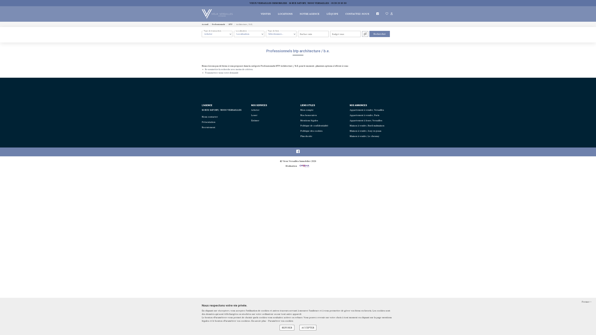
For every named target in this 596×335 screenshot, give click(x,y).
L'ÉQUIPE (332, 13)
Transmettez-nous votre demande (221, 72)
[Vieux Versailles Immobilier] (217, 14)
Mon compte (307, 110)
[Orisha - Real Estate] (304, 166)
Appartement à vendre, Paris (364, 115)
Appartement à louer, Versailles (366, 120)
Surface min (306, 34)
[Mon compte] (392, 14)
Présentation (208, 122)
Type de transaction (212, 31)
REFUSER (287, 327)
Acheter (255, 110)
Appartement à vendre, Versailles (367, 110)
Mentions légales (309, 120)
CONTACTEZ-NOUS (357, 13)
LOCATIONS (285, 13)
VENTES (266, 13)
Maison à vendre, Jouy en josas (365, 131)
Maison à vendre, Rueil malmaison (367, 125)
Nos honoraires (308, 115)
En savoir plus (258, 320)
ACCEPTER (308, 327)
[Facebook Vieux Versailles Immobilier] (298, 152)
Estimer (255, 120)
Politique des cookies (311, 131)
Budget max (338, 34)
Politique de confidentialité (314, 125)
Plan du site (306, 136)
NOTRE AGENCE (309, 13)
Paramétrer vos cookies (280, 320)
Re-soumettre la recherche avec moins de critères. (229, 69)
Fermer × (586, 301)
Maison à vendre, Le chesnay (364, 136)
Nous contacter (210, 116)
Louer (254, 115)
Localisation (241, 31)
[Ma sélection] (387, 14)
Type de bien (273, 31)
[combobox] (217, 34)
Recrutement (208, 127)
